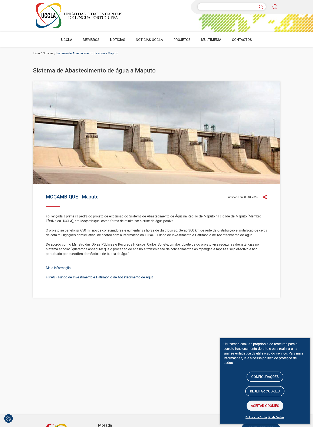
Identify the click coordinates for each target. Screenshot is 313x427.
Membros (91, 40)
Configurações (265, 377)
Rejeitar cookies (265, 391)
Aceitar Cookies (265, 406)
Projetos (182, 40)
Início (36, 53)
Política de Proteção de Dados (265, 417)
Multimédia (211, 40)
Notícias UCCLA (149, 40)
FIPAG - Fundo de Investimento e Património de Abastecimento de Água (99, 277)
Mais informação (58, 268)
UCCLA (66, 40)
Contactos (242, 40)
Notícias (117, 40)
